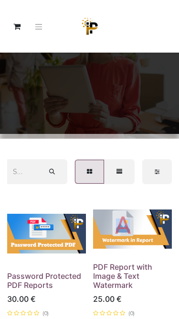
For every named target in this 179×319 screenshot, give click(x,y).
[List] (119, 171)
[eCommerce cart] (16, 26)
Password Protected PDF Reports (44, 280)
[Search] (52, 171)
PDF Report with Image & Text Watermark (122, 276)
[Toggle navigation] (38, 26)
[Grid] (89, 171)
